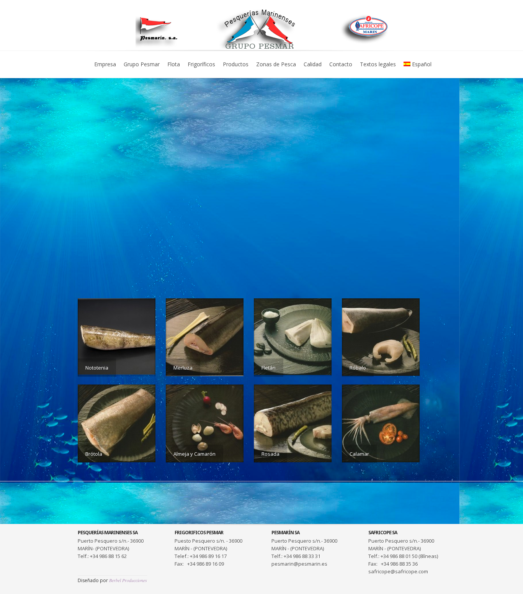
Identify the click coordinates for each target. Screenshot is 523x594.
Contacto (340, 64)
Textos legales (378, 64)
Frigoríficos (201, 64)
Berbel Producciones (128, 580)
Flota (173, 64)
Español (421, 64)
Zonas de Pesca (276, 64)
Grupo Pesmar (142, 64)
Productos (235, 64)
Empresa (105, 64)
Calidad (313, 64)
